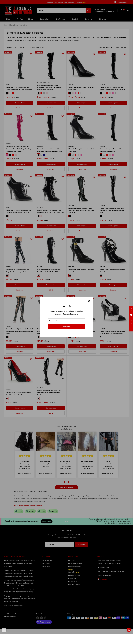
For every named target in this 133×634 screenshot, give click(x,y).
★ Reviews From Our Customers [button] (131, 319)
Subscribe (66, 327)
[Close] (89, 301)
